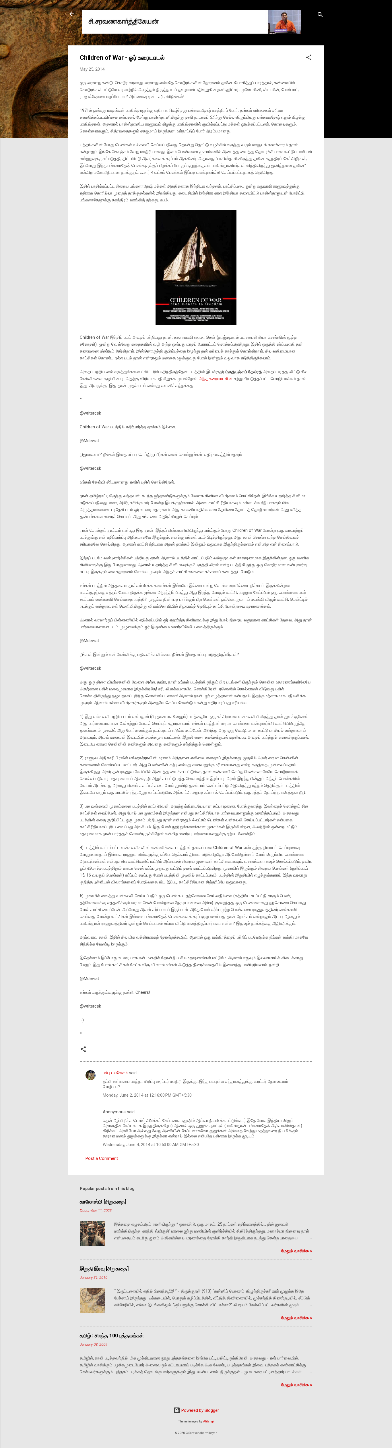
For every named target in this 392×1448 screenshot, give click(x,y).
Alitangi (208, 1421)
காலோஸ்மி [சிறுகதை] (103, 1202)
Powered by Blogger (199, 1410)
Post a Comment (102, 1158)
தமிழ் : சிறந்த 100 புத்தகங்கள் (112, 1336)
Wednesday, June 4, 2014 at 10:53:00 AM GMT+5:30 (151, 1144)
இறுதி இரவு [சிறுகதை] (104, 1269)
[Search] (320, 15)
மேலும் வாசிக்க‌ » (296, 1250)
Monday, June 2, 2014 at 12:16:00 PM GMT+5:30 (147, 1095)
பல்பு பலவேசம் (116, 1072)
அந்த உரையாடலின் (216, 378)
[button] (308, 58)
